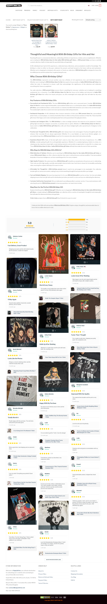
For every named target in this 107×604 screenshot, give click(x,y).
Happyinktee (17, 570)
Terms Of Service (43, 583)
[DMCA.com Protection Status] (45, 597)
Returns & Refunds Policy (45, 577)
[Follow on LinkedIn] (100, 1)
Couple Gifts (64, 10)
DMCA (73, 580)
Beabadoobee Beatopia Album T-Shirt (55, 553)
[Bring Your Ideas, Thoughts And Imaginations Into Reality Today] (14, 5)
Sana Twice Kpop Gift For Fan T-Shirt (55, 357)
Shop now (19, 10)
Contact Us (74, 571)
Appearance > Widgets (18, 27)
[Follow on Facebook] (92, 1)
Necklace (87, 10)
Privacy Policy (42, 574)
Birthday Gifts (53, 10)
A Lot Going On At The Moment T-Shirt (24, 430)
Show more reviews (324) (53, 559)
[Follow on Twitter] (95, 1)
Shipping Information (77, 574)
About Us (41, 571)
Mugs (72, 10)
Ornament (79, 10)
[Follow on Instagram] (93, 1)
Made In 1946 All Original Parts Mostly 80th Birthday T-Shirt (51, 42)
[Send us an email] (97, 1)
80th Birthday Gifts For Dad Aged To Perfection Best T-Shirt (37, 43)
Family (35, 10)
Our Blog (73, 577)
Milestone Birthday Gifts (37, 20)
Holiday (42, 10)
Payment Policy (42, 580)
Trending (27, 10)
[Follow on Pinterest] (98, 1)
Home (8, 20)
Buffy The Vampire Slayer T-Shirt (54, 298)
